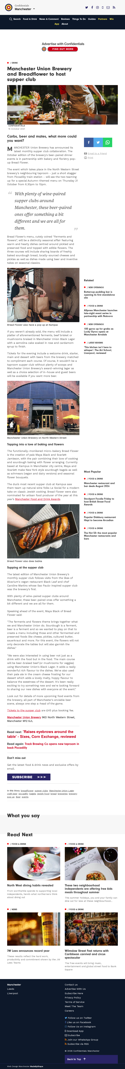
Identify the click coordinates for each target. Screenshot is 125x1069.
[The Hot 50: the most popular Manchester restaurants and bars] (101, 533)
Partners (102, 19)
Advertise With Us (75, 988)
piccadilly (23, 793)
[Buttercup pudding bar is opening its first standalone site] (101, 292)
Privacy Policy (73, 997)
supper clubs (41, 790)
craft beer (12, 793)
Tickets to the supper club (24, 710)
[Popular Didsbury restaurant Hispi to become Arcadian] (101, 516)
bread (54, 793)
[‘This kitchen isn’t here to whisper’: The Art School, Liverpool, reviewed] (101, 347)
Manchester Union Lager (61, 790)
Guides (92, 19)
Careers (69, 1010)
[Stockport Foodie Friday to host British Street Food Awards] (101, 499)
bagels (32, 793)
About (65, 24)
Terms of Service (74, 1002)
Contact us (71, 984)
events (25, 797)
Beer (18, 797)
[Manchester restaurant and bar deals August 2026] (101, 482)
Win (112, 19)
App (57, 24)
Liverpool (12, 993)
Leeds (10, 988)
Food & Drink (30, 19)
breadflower (27, 790)
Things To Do (79, 19)
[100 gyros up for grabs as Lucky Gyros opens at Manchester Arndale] (101, 329)
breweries (63, 793)
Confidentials (16, 126)
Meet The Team (74, 1006)
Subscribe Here (74, 993)
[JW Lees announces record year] (33, 935)
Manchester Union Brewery (24, 717)
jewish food (43, 793)
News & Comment (49, 19)
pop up (11, 797)
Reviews (65, 19)
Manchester (14, 984)
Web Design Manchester (18, 1066)
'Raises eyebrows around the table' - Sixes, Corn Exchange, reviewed (41, 734)
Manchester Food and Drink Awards (37, 499)
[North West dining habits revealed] (33, 870)
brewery (73, 793)
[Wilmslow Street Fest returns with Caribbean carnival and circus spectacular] (91, 939)
